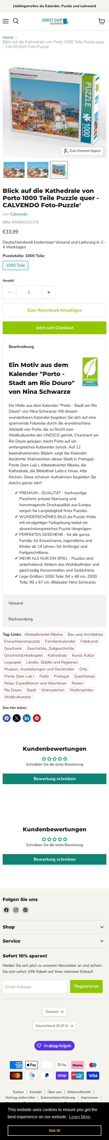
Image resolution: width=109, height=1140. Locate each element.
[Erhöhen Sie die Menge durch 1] (49, 292)
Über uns (54, 1092)
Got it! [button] (54, 1130)
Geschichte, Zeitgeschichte (50, 648)
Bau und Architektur (85, 634)
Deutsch (52, 1011)
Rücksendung (20, 619)
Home (8, 37)
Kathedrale (57, 655)
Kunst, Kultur (83, 655)
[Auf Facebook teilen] (7, 718)
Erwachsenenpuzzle (22, 641)
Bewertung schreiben (55, 779)
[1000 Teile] (16, 271)
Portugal (61, 676)
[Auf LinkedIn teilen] (27, 718)
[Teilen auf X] (17, 718)
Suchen (18, 1092)
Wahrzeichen (53, 690)
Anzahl (8, 281)
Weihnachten (82, 690)
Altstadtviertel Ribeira (43, 634)
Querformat (84, 676)
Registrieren (86, 986)
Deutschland (52, 1025)
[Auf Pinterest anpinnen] (37, 718)
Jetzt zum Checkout (55, 328)
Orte (83, 669)
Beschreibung (21, 346)
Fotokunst (89, 641)
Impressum (89, 1097)
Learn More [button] (79, 1117)
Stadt (31, 690)
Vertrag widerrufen (20, 1097)
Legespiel (12, 662)
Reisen (78, 683)
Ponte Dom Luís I (19, 676)
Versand (15, 603)
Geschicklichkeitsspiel (23, 655)
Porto (44, 676)
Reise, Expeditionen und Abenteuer (35, 683)
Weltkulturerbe (17, 697)
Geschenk (13, 648)
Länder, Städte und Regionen (52, 662)
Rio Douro (12, 690)
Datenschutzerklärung (58, 1097)
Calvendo (18, 214)
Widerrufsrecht (79, 1092)
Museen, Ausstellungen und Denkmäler (39, 669)
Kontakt (36, 1092)
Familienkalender (60, 641)
